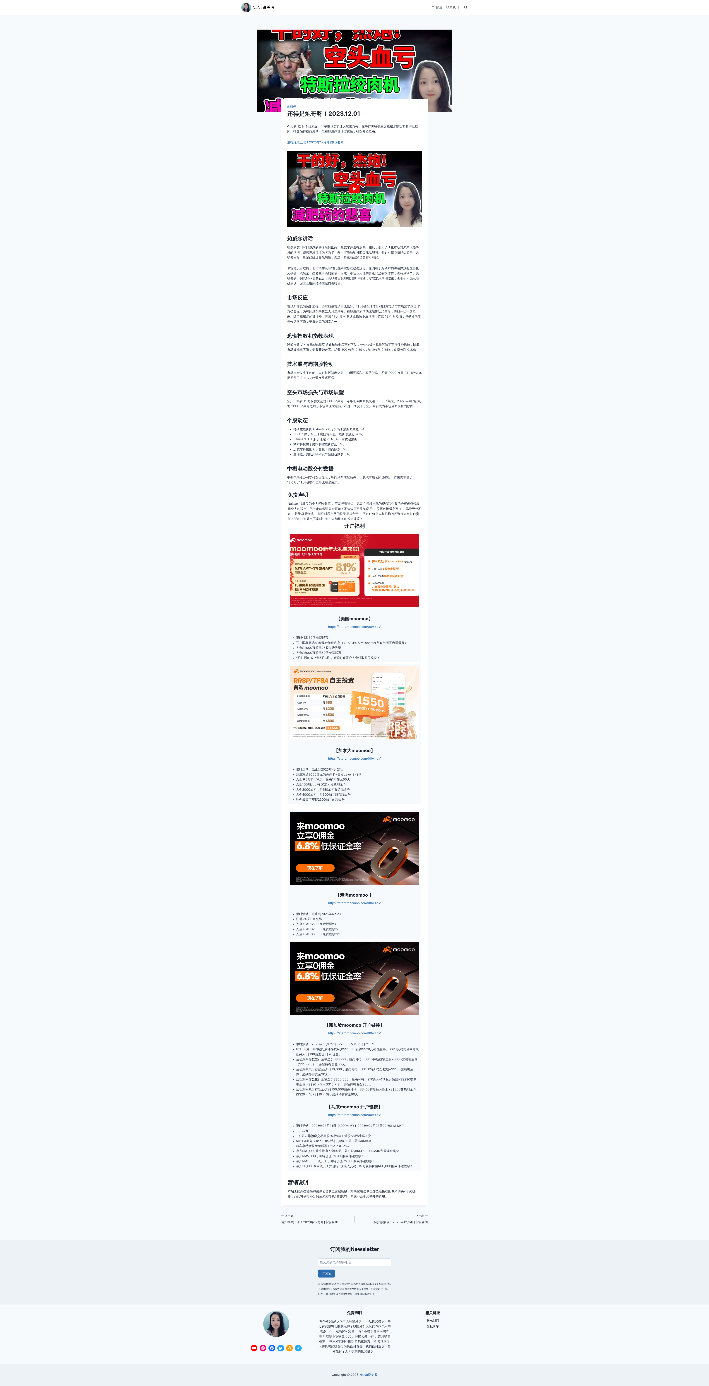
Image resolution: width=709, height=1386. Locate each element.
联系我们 (452, 7)
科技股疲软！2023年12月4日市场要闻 (401, 1219)
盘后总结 (291, 106)
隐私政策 (433, 1327)
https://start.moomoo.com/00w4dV (354, 627)
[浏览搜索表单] (466, 7)
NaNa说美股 (368, 1375)
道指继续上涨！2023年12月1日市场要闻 (315, 142)
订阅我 (326, 1273)
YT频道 (437, 7)
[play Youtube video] (354, 189)
